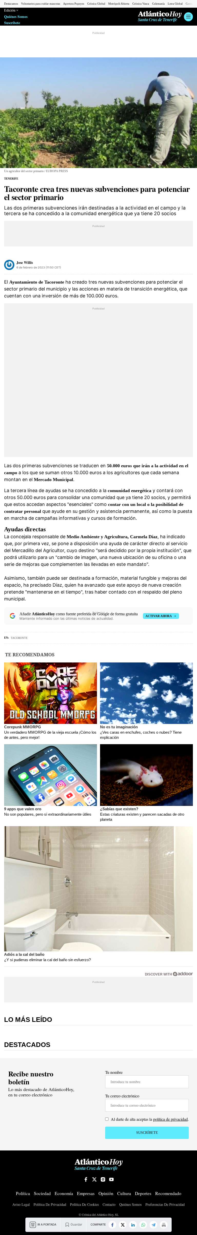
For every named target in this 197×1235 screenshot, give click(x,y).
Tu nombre (114, 1072)
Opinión (105, 1193)
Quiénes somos (130, 1204)
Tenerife (11, 178)
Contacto (109, 1204)
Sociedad (42, 1193)
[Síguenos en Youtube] (111, 1179)
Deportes (143, 1193)
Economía (64, 1193)
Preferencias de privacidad (165, 1204)
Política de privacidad (50, 1204)
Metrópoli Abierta (118, 3)
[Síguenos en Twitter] (94, 1179)
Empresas (86, 1193)
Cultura (124, 1193)
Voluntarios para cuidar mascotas (40, 3)
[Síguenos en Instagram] (103, 1179)
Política (23, 1193)
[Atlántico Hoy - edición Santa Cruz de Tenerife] (160, 16)
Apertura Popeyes (73, 3)
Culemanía (158, 3)
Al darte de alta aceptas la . (149, 1119)
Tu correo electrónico (122, 1095)
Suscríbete (12, 23)
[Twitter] (122, 1225)
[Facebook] (112, 1225)
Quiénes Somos (15, 17)
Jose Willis (24, 262)
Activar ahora (158, 616)
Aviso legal (21, 1204)
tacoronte (19, 637)
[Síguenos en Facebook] (86, 1179)
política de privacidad (170, 1119)
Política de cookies (84, 1204)
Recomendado (168, 1193)
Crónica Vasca (140, 3)
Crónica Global (96, 3)
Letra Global (175, 3)
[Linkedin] (133, 1225)
